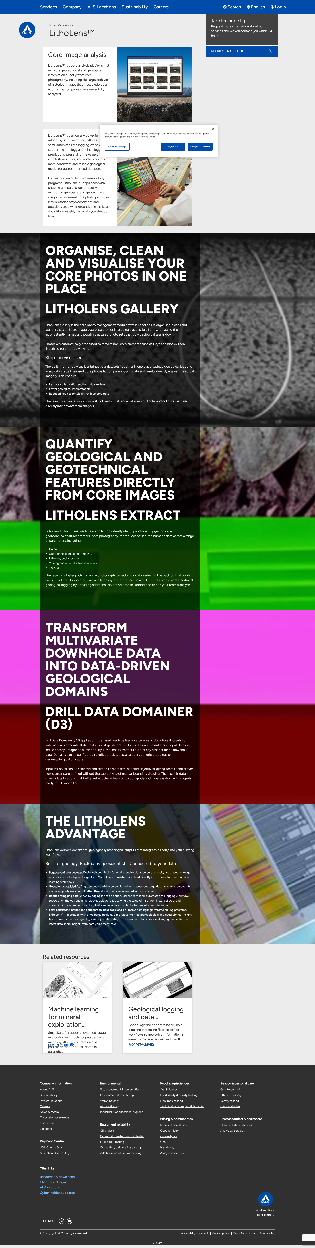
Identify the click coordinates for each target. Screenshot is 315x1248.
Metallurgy (167, 1147)
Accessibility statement (194, 1233)
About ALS (47, 1089)
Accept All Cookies (200, 146)
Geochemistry (169, 1130)
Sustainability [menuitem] (135, 6)
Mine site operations (173, 1125)
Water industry (109, 1101)
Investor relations (51, 1101)
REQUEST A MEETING (227, 51)
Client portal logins (53, 1182)
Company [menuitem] (72, 6)
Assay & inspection (172, 1153)
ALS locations (50, 1187)
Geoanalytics (65, 25)
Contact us (47, 1123)
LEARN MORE (58, 1045)
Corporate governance (54, 1117)
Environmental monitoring (117, 1095)
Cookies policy (220, 1233)
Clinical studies (230, 1106)
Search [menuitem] (234, 6)
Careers (45, 1106)
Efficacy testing (230, 1095)
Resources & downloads (57, 1177)
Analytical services (232, 1130)
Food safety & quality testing (178, 1095)
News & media (49, 1112)
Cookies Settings (117, 146)
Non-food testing (171, 1101)
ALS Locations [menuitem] (102, 6)
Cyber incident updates (57, 1193)
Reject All (173, 146)
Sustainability (48, 1095)
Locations (46, 1128)
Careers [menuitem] (161, 6)
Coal (163, 1142)
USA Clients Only (51, 1147)
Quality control (230, 1089)
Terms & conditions (244, 1233)
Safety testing (229, 1101)
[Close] (213, 129)
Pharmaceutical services (236, 1125)
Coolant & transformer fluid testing (122, 1136)
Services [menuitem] (48, 6)
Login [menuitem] (280, 6)
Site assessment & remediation (120, 1089)
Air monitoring (109, 1106)
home (52, 25)
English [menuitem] (258, 6)
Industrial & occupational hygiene (121, 1112)
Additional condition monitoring (120, 1153)
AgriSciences (169, 1089)
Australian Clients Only (55, 1153)
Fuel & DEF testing (112, 1142)
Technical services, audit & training (182, 1106)
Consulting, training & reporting (120, 1147)
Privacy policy (267, 1233)
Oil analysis (107, 1130)
